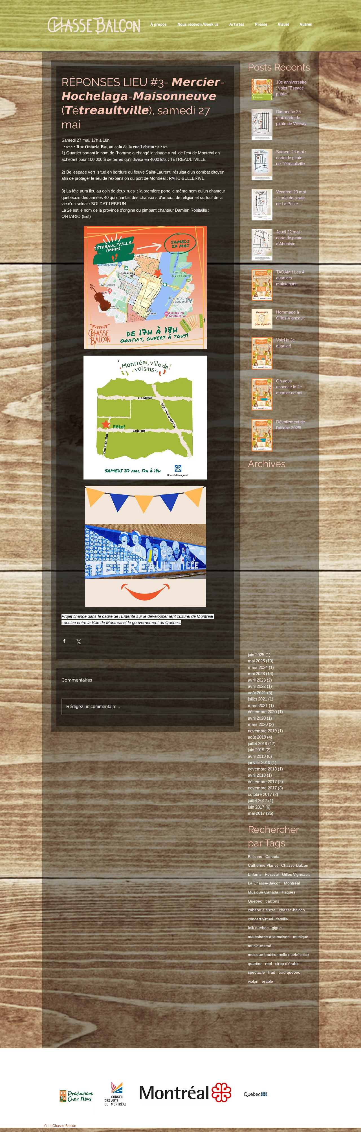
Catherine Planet (263, 865)
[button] (159, 24)
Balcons (255, 856)
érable (267, 981)
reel (268, 963)
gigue (277, 927)
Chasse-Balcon (294, 865)
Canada (272, 856)
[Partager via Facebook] (64, 641)
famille (282, 919)
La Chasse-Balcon (264, 883)
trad (271, 972)
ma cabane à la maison (269, 936)
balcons (272, 901)
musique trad (259, 945)
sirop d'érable (287, 963)
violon (253, 981)
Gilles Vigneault (296, 874)
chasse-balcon (292, 910)
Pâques (288, 892)
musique (300, 936)
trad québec (289, 972)
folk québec (258, 927)
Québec (255, 901)
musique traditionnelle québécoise (278, 954)
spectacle (256, 972)
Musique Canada (263, 892)
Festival (272, 874)
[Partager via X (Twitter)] (78, 641)
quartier (255, 963)
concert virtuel (260, 919)
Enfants (254, 874)
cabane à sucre (262, 910)
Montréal (292, 883)
